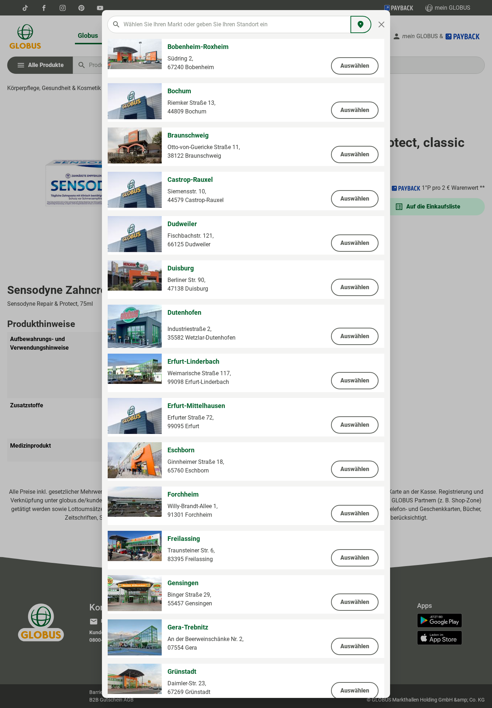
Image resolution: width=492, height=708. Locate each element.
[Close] (381, 24)
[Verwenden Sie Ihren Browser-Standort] (360, 24)
